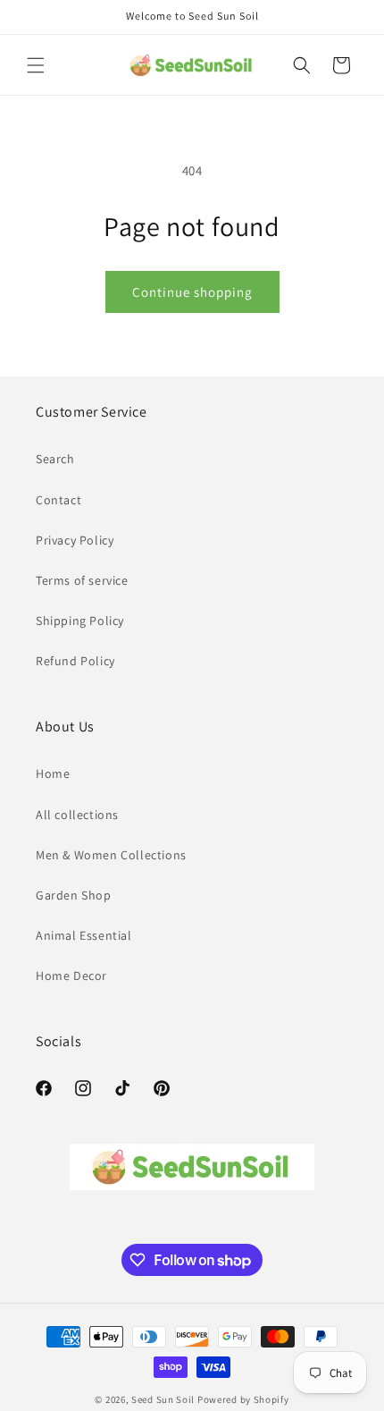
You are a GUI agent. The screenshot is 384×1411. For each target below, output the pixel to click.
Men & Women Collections (111, 855)
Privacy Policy (74, 540)
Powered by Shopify (243, 1399)
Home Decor (71, 975)
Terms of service (82, 580)
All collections (77, 815)
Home (53, 773)
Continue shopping (192, 291)
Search (55, 459)
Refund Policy (75, 661)
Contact (58, 500)
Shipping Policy (80, 621)
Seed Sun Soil (163, 1399)
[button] (35, 65)
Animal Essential (84, 935)
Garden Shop (74, 895)
